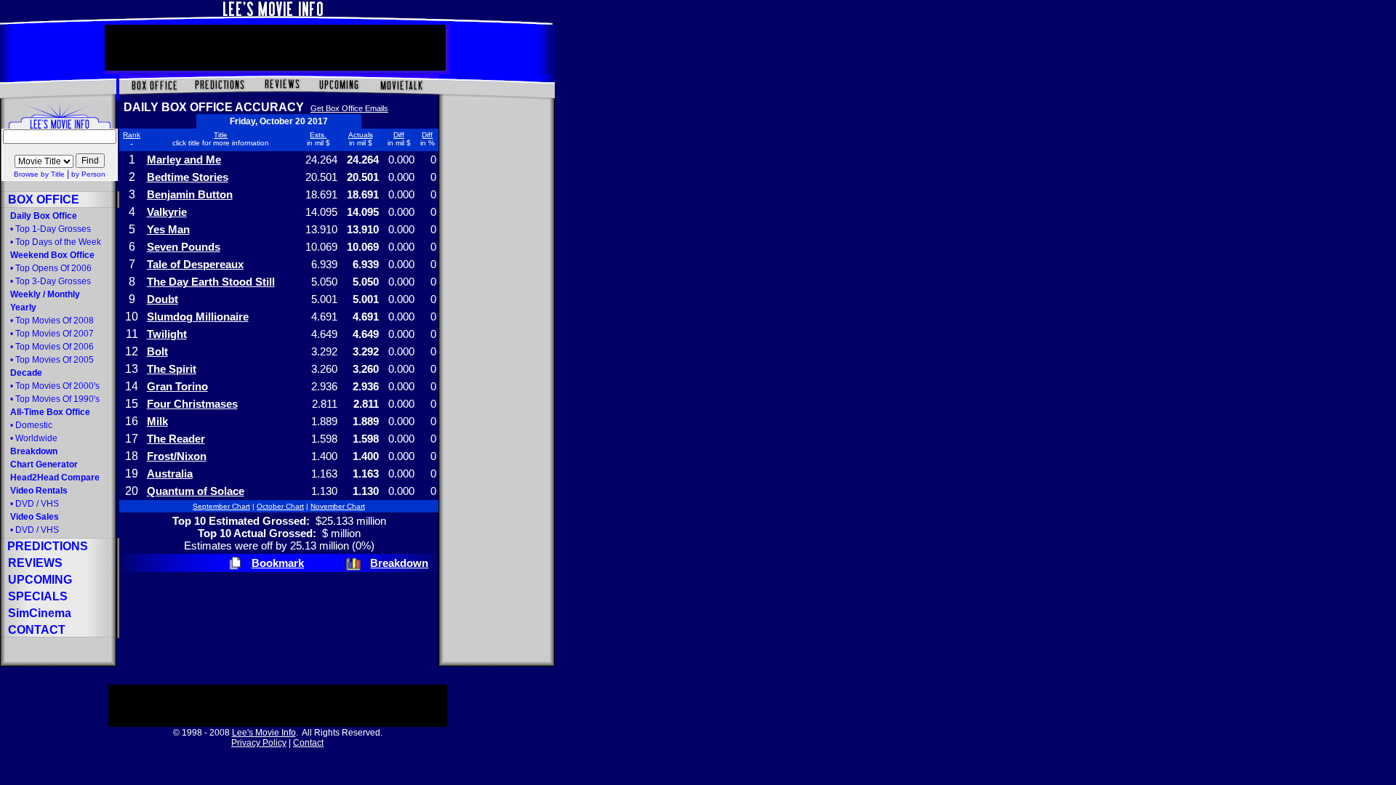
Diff (398, 135)
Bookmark (278, 563)
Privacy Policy (258, 743)
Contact (308, 743)
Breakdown (399, 563)
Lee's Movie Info (264, 733)
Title (221, 135)
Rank (131, 135)
